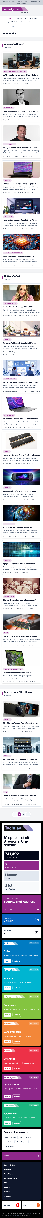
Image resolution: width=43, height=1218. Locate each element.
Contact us (8, 1169)
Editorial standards (10, 1178)
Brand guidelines (9, 1165)
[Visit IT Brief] (15, 1050)
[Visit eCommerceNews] (15, 996)
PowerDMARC (26, 1215)
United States (9, 1146)
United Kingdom (22, 1142)
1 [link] (19, 814)
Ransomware (33, 22)
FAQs (6, 1183)
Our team (7, 1191)
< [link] (15, 814)
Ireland (28, 1137)
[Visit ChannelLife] (15, 970)
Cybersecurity (32, 18)
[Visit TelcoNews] (15, 1105)
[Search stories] (37, 1155)
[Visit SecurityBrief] (15, 1077)
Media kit (17, 961)
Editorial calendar (10, 1174)
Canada (13, 1137)
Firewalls (24, 22)
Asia (6, 1137)
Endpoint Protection (12, 22)
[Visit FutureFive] (15, 1023)
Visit (6, 961)
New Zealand (9, 1142)
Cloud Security (21, 18)
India (21, 1137)
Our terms (7, 1196)
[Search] (30, 26)
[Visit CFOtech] (15, 943)
